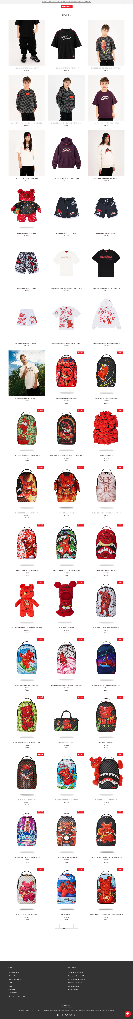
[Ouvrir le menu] (12, 7)
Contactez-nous (73, 986)
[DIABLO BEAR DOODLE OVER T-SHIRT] (27, 373)
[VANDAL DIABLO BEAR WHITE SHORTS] (27, 318)
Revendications (73, 989)
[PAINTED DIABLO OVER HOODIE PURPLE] (66, 153)
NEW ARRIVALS (14, 972)
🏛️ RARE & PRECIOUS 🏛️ (17, 996)
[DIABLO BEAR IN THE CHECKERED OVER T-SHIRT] (106, 42)
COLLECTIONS (13, 993)
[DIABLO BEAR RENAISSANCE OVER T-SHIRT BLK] (106, 263)
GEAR (10, 986)
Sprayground (25, 1010)
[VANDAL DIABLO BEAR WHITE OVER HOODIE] (106, 318)
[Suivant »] (75, 926)
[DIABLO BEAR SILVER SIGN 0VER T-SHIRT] (66, 42)
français (65, 1005)
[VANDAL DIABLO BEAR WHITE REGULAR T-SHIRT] (66, 318)
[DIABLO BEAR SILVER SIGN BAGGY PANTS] (27, 42)
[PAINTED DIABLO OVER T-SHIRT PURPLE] (106, 98)
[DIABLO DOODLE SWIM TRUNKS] (27, 263)
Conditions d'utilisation (75, 972)
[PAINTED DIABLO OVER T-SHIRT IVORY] (27, 153)
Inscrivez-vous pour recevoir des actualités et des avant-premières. (66, 1)
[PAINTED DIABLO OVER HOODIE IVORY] (106, 153)
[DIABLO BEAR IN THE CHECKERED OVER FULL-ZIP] (66, 98)
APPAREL (12, 983)
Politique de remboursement (77, 979)
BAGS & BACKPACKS (15, 979)
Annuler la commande (75, 983)
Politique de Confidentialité (76, 976)
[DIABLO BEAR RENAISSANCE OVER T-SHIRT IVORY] (66, 263)
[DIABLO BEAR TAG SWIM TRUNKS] (66, 208)
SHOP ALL (12, 976)
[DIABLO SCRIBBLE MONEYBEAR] (27, 208)
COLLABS (12, 989)
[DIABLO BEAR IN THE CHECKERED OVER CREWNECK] (27, 98)
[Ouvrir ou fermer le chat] (128, 1014)
